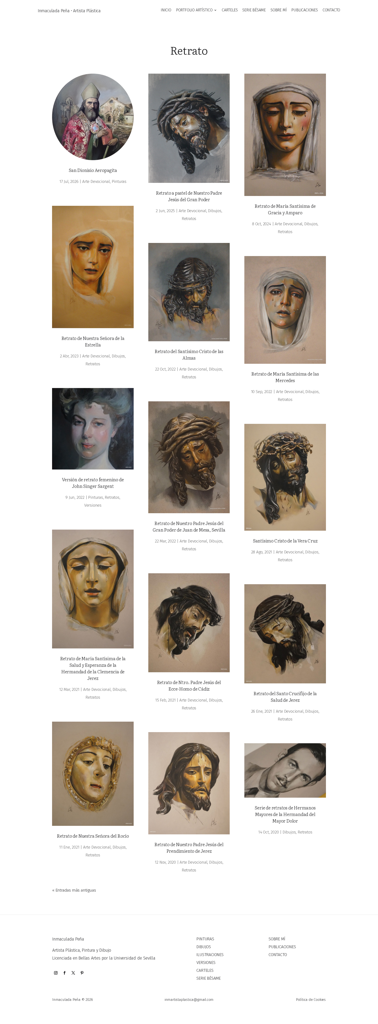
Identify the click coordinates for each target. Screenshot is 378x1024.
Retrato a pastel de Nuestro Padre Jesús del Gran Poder (189, 196)
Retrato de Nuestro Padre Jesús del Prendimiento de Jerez (188, 847)
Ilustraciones (209, 954)
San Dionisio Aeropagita (93, 170)
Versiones (93, 505)
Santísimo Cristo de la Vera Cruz (285, 540)
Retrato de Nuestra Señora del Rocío (93, 835)
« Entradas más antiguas (74, 890)
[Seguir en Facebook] (64, 972)
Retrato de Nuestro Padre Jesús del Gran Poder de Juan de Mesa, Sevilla (189, 526)
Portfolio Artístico (194, 10)
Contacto (331, 10)
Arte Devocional (96, 181)
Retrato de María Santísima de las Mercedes (285, 376)
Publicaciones (304, 10)
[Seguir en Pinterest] (82, 972)
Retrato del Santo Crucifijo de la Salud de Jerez (285, 696)
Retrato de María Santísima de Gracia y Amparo (285, 209)
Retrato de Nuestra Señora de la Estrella (92, 341)
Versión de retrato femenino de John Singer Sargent (93, 482)
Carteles (230, 10)
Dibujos (118, 356)
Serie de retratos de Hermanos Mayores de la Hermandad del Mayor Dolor (285, 814)
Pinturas (119, 181)
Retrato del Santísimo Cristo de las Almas (189, 354)
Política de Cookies (311, 999)
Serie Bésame (254, 10)
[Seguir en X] (73, 972)
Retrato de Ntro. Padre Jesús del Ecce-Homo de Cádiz (189, 685)
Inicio (166, 10)
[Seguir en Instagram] (55, 972)
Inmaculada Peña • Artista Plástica (69, 10)
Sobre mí (279, 10)
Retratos (93, 363)
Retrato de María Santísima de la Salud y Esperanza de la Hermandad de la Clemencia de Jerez (93, 668)
